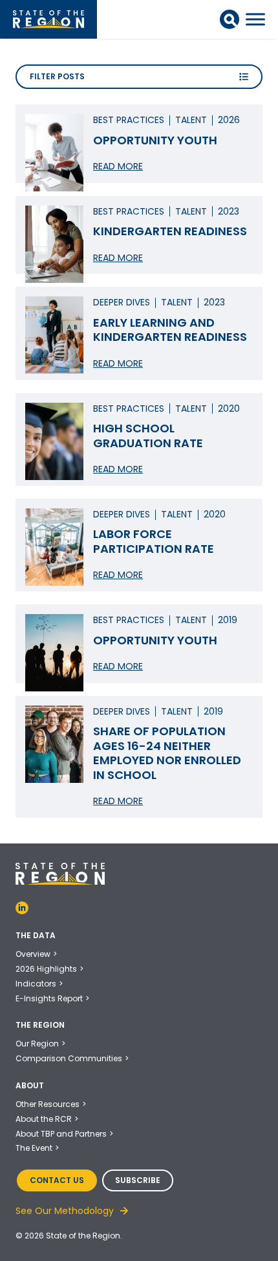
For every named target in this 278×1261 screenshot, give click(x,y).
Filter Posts (57, 76)
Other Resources (48, 1104)
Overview (33, 953)
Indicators (36, 983)
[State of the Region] (48, 19)
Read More (118, 166)
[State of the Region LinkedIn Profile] (22, 907)
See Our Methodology (65, 1210)
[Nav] (255, 19)
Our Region (37, 1043)
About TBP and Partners (61, 1133)
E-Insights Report (49, 998)
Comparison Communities (69, 1058)
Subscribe (137, 1180)
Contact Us (57, 1180)
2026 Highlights (46, 968)
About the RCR (44, 1118)
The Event (34, 1147)
